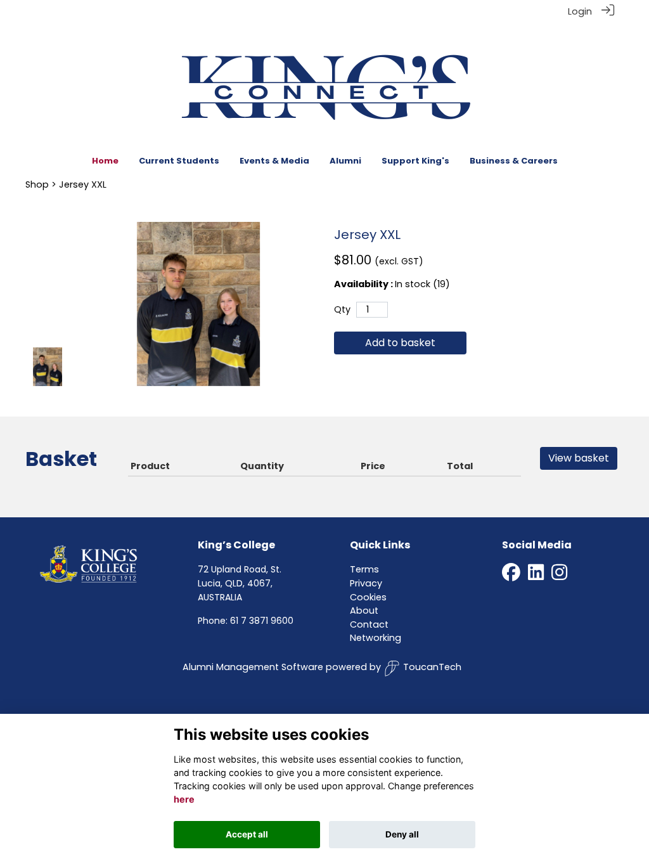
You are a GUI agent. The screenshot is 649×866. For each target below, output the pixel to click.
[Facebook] (511, 576)
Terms (364, 569)
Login (580, 11)
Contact (369, 624)
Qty (342, 309)
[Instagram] (559, 576)
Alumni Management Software (253, 667)
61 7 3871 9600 (261, 620)
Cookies (368, 597)
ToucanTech (432, 667)
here (184, 799)
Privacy (366, 583)
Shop (37, 184)
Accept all (247, 834)
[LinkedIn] (536, 576)
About (364, 610)
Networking (375, 637)
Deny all (402, 834)
